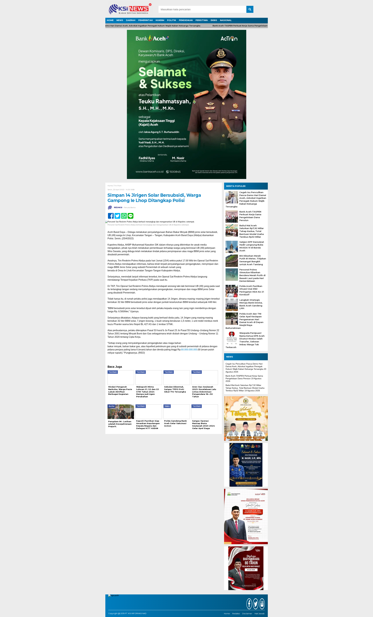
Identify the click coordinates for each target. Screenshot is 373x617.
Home (227, 614)
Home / (111, 186)
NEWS (119, 20)
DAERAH (130, 20)
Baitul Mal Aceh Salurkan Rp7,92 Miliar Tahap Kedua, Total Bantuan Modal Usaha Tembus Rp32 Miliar (251, 231)
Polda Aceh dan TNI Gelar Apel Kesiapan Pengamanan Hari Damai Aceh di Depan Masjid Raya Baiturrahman (244, 321)
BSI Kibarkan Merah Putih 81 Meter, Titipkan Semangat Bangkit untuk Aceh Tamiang (252, 260)
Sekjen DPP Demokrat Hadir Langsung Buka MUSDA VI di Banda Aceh (251, 246)
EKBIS (214, 20)
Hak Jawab (260, 614)
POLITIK (171, 20)
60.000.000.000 (189, 349)
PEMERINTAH (145, 20)
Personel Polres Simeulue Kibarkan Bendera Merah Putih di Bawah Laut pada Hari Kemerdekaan (252, 275)
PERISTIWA (202, 20)
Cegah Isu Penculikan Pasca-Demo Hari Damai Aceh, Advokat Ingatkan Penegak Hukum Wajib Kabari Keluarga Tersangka (123, 26)
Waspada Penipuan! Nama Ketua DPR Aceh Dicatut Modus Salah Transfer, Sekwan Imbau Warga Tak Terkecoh (245, 340)
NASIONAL (226, 20)
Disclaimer (247, 614)
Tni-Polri (117, 186)
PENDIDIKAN (186, 20)
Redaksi (236, 614)
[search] (249, 9)
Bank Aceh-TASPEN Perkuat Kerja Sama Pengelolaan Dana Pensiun (234, 26)
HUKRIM (160, 20)
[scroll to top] (358, 612)
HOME (110, 20)
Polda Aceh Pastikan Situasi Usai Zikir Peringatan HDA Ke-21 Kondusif (251, 290)
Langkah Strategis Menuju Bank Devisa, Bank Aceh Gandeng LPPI (251, 304)
